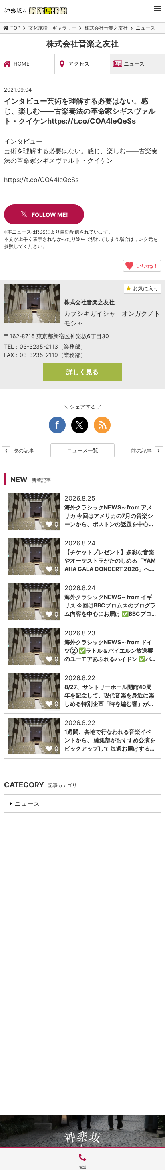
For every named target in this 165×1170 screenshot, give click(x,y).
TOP (15, 28)
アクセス (78, 63)
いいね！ (146, 265)
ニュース (145, 28)
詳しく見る (82, 372)
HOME (22, 63)
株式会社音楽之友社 (106, 28)
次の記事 (23, 450)
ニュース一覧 (82, 450)
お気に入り (145, 288)
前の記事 (142, 450)
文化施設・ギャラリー (52, 28)
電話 (82, 1167)
